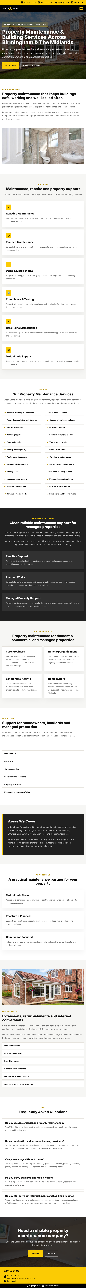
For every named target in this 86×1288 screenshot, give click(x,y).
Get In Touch (10, 65)
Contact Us (36, 1253)
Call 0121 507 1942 (31, 65)
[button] (81, 8)
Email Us (51, 1253)
